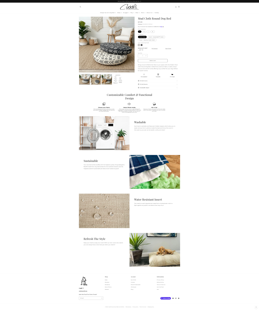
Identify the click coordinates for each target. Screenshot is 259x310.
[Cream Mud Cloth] (139, 45)
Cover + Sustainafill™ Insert (156, 37)
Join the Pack (160, 287)
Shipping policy (151, 306)
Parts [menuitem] (142, 12)
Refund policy (128, 306)
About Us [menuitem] (149, 12)
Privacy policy (135, 306)
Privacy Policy (160, 280)
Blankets (107, 282)
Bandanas (107, 284)
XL (152, 31)
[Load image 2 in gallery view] (95, 79)
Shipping (140, 24)
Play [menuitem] (131, 12)
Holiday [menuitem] (157, 12)
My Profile (133, 280)
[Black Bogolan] (142, 45)
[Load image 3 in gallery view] (107, 79)
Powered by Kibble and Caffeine (117, 306)
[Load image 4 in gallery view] (118, 79)
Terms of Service (161, 284)
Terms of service (143, 306)
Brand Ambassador (136, 284)
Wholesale (133, 287)
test (158, 289)
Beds (106, 280)
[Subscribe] (101, 298)
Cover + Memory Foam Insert (147, 40)
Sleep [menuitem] (118, 12)
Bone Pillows (108, 287)
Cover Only (142, 37)
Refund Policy (160, 282)
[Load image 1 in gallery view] (84, 79)
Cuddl (109, 306)
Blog (132, 289)
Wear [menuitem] (136, 12)
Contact (133, 282)
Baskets (107, 289)
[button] (80, 6)
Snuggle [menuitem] (125, 12)
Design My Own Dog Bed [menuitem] (107, 12)
